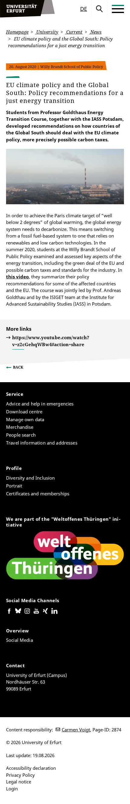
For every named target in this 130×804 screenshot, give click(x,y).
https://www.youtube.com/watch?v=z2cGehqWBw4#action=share (50, 340)
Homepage (17, 32)
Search (99, 9)
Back (18, 367)
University (46, 32)
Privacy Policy (20, 775)
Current (74, 32)
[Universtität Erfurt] (27, 9)
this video (17, 277)
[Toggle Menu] (118, 9)
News (95, 32)
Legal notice (18, 782)
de (83, 8)
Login (12, 789)
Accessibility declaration (31, 768)
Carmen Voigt (76, 730)
